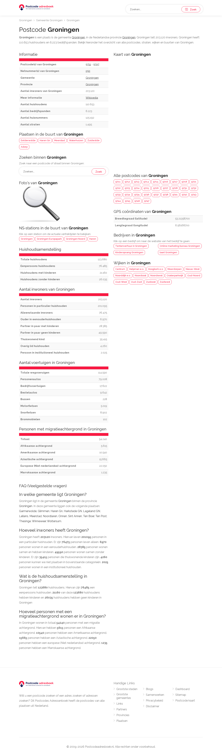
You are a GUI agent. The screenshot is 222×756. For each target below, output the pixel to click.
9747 (146, 201)
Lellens (23, 516)
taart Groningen (168, 252)
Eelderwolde (28, 140)
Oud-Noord (193, 275)
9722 (118, 188)
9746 (137, 201)
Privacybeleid (154, 700)
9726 (156, 188)
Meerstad (59, 140)
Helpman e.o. (136, 269)
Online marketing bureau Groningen (180, 246)
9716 (165, 181)
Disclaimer (152, 706)
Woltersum (54, 521)
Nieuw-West (192, 269)
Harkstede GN (73, 511)
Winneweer (39, 521)
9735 (137, 194)
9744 (118, 201)
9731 (184, 188)
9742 (184, 194)
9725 (146, 188)
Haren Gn (45, 140)
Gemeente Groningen (49, 20)
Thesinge (25, 521)
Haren (92, 239)
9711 (118, 181)
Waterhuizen (76, 140)
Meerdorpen (175, 269)
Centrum (120, 269)
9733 (118, 194)
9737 (156, 194)
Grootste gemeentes (123, 696)
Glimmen (43, 511)
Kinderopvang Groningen (129, 252)
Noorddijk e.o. (123, 275)
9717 (174, 181)
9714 (146, 181)
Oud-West (121, 282)
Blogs (149, 689)
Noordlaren (50, 516)
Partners (121, 709)
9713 (136, 181)
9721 (193, 181)
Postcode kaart (185, 700)
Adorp (24, 147)
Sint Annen (75, 516)
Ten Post (101, 516)
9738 (165, 194)
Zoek (192, 9)
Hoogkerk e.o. (155, 269)
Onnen (62, 516)
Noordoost (140, 275)
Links (119, 703)
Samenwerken (155, 694)
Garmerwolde (28, 511)
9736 (146, 194)
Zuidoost (151, 282)
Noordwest (156, 275)
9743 (193, 194)
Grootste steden (126, 689)
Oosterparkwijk (175, 275)
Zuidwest (165, 282)
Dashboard (182, 689)
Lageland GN (91, 511)
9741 (175, 194)
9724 (136, 188)
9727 (165, 188)
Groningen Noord (75, 239)
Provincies (122, 715)
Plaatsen (121, 720)
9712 (127, 181)
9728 (175, 188)
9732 (193, 188)
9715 (155, 181)
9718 (184, 181)
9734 (127, 194)
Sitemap (180, 694)
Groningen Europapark (49, 239)
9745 (127, 201)
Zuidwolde (93, 140)
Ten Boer (88, 516)
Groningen (25, 20)
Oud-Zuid (136, 282)
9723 (127, 188)
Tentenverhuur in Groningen (131, 246)
